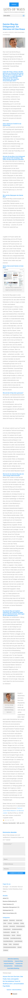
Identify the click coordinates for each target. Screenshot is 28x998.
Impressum (9, 989)
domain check (19, 920)
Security (13, 935)
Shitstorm (19, 935)
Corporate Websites (9, 963)
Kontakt (14, 4)
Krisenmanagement (20, 926)
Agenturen (5, 920)
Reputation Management (10, 907)
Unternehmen (16, 944)
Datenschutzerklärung (16, 989)
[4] (8, 820)
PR (17, 932)
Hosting (22, 923)
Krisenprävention (7, 929)
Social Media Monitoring (15, 938)
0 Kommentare (6, 34)
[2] (5, 820)
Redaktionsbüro (18, 966)
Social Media (6, 938)
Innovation (5, 926)
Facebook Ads (19, 963)
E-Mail (4, 923)
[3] (7, 820)
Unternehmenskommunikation (9, 947)
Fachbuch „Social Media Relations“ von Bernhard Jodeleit (13, 810)
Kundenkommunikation (17, 929)
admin (6, 32)
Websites (19, 947)
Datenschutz (12, 920)
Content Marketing (8, 961)
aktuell (5, 898)
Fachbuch (10, 923)
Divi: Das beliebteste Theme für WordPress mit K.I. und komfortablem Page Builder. (13, 984)
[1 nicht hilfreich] (3, 820)
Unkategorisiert (7, 910)
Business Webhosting (9, 901)
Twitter (10, 944)
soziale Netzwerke (18, 941)
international (12, 926)
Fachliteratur (16, 923)
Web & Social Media (19, 32)
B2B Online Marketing (13, 958)
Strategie (5, 944)
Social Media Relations (8, 941)
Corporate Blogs (19, 961)
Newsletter (13, 932)
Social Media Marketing (13, 968)
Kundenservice (6, 932)
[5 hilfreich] (10, 820)
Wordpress (5, 950)
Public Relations (7, 904)
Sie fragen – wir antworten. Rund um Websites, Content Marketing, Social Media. (13, 889)
